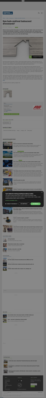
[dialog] (23, 199)
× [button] (41, 192)
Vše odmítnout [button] (24, 203)
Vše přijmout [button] (35, 203)
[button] (23, 200)
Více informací (22, 198)
